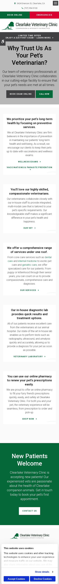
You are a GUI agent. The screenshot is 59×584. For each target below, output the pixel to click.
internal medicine (27, 261)
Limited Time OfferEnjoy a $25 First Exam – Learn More (28, 36)
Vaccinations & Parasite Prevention (29, 167)
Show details (42, 571)
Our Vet (28, 228)
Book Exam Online (21, 94)
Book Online (14, 15)
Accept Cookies (16, 579)
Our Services (28, 290)
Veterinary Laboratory (28, 356)
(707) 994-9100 (30, 8)
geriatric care (29, 264)
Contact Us (29, 511)
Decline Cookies (43, 579)
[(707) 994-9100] (44, 94)
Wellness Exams (28, 162)
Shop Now (28, 419)
